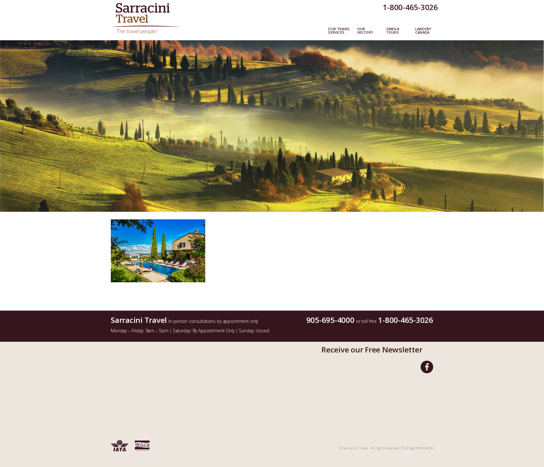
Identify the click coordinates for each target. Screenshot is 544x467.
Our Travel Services (339, 31)
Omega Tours (392, 31)
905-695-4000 (330, 320)
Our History (365, 31)
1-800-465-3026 (410, 7)
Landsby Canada (423, 31)
